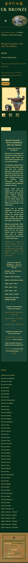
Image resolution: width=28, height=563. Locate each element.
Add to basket (5, 83)
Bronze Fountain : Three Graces (14, 324)
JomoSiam (17, 553)
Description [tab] (6, 129)
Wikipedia (8, 348)
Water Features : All (11, 32)
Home (3, 32)
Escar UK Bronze (11, 337)
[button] (5, 20)
